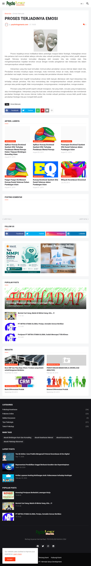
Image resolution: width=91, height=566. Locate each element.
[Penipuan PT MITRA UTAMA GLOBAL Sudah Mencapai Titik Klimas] (10, 337)
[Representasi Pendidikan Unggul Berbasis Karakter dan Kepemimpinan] (8, 467)
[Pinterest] (43, 110)
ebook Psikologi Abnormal (13, 442)
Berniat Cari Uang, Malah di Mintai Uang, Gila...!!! (36, 313)
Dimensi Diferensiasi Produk (57, 389)
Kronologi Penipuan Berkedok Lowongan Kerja (33, 492)
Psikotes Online (45, 414)
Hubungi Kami (56, 557)
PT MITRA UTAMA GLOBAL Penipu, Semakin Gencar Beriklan (41, 324)
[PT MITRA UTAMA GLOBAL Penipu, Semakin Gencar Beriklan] (10, 326)
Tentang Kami (43, 557)
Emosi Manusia (18, 14)
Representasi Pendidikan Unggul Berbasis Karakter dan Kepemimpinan (42, 465)
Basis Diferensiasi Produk (14, 389)
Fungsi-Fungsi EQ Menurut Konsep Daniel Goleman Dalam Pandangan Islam (17, 182)
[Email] (47, 110)
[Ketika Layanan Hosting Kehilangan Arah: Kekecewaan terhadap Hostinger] (8, 478)
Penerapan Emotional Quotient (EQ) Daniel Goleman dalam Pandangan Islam (73, 147)
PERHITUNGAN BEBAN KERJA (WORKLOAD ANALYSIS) (63, 369)
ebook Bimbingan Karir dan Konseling (17, 437)
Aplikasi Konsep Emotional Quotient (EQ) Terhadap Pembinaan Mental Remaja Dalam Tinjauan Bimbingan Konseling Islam (15, 149)
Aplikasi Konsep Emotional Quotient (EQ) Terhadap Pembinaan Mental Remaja (43, 147)
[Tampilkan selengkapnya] (52, 110)
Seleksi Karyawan (45, 418)
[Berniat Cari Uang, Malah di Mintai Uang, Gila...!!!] (10, 316)
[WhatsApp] (38, 110)
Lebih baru (7, 219)
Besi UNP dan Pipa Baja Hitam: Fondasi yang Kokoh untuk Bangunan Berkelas (24, 369)
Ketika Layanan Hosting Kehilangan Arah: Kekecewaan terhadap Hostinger (44, 475)
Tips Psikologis (45, 422)
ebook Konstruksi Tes (64, 437)
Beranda (8, 14)
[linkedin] (53, 546)
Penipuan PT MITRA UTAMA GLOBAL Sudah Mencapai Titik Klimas (43, 334)
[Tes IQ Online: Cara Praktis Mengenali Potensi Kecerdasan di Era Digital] (8, 457)
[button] (3, 4)
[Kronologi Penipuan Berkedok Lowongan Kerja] (8, 495)
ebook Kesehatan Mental (44, 437)
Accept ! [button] (10, 559)
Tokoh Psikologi (45, 426)
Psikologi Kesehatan (45, 409)
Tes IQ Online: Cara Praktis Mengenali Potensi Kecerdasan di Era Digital (43, 454)
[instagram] (48, 546)
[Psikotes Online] (22, 273)
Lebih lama (83, 219)
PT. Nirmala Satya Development (50, 562)
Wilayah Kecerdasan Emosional (73, 180)
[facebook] (38, 546)
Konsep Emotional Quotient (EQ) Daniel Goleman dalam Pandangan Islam (45, 182)
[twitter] (43, 546)
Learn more (17, 554)
